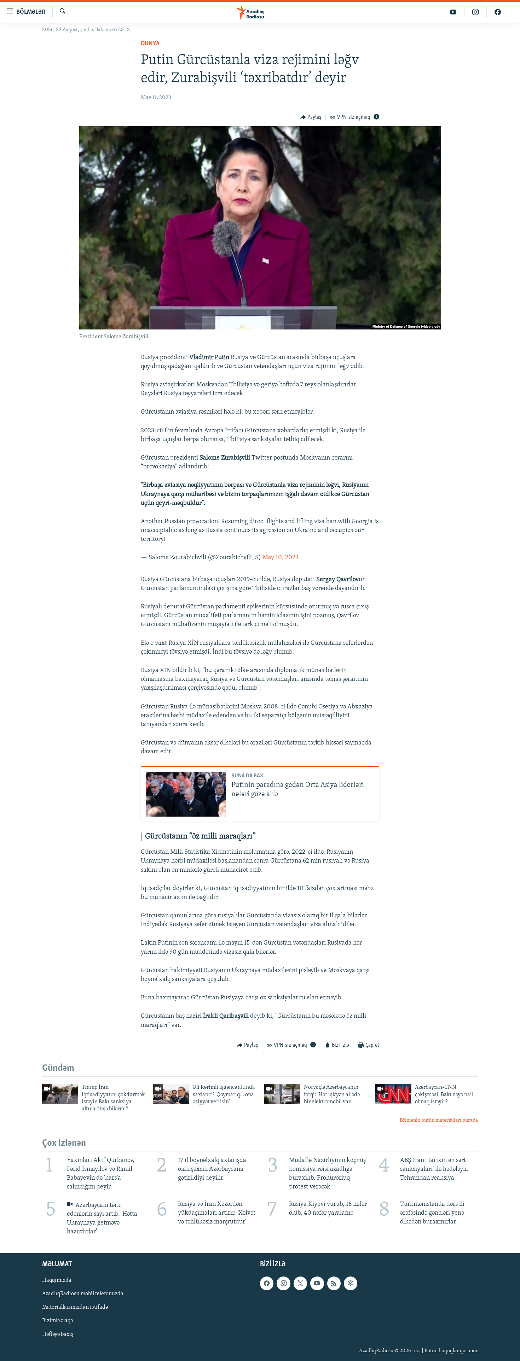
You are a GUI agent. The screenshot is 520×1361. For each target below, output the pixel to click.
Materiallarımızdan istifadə (75, 1307)
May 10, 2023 (280, 558)
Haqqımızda (56, 1280)
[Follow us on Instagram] (283, 1283)
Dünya (150, 44)
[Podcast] (350, 1283)
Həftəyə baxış (58, 1334)
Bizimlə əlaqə (57, 1321)
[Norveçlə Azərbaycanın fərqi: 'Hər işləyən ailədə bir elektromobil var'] (282, 1094)
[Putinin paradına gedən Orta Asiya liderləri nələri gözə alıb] (186, 794)
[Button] (311, 117)
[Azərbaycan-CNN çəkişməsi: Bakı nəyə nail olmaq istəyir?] (393, 1094)
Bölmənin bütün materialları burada (439, 1120)
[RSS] (334, 1283)
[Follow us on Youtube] (317, 1283)
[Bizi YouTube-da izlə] (453, 12)
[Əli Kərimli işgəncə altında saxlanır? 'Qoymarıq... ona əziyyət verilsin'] (171, 1094)
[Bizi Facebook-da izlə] (498, 12)
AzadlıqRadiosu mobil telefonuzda (82, 1294)
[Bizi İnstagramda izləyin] (475, 12)
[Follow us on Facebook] (266, 1283)
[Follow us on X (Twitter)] (300, 1283)
